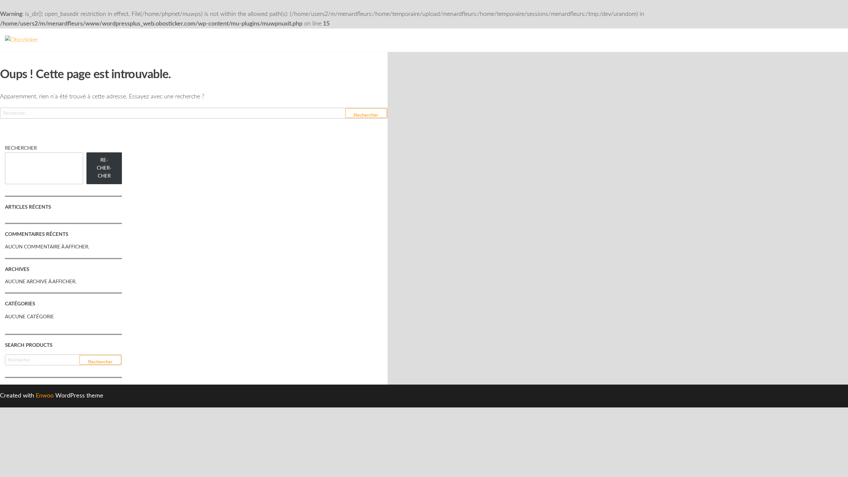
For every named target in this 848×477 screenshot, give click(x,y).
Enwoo (45, 396)
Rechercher (21, 148)
